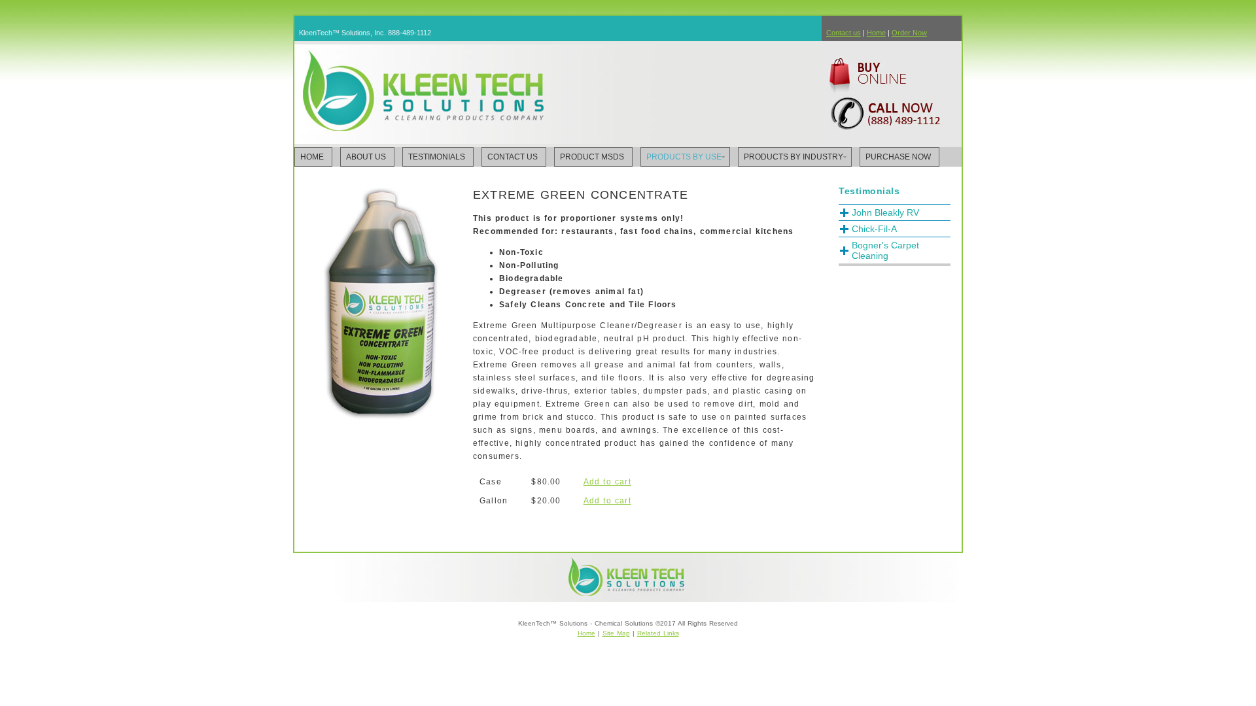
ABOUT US (366, 156)
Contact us (843, 33)
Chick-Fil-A (874, 229)
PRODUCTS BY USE (684, 156)
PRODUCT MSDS (592, 156)
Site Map (616, 633)
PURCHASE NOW (898, 156)
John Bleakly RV (885, 212)
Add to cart (607, 481)
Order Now (909, 33)
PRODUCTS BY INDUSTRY (793, 156)
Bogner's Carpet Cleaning (885, 250)
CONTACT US (512, 156)
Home (876, 33)
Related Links (658, 633)
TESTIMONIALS (436, 156)
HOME (312, 156)
